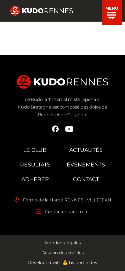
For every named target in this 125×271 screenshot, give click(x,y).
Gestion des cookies (63, 252)
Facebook (55, 129)
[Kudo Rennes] (41, 11)
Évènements (86, 164)
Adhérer (35, 179)
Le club (35, 150)
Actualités (86, 150)
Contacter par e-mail (67, 211)
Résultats (35, 164)
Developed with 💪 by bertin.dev (62, 262)
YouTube (69, 129)
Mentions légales (63, 242)
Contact (86, 179)
